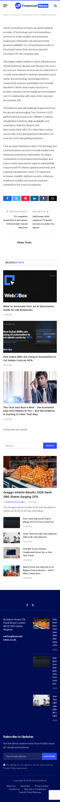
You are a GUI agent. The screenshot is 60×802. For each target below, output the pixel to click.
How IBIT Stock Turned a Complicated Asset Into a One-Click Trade (37, 552)
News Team (24, 242)
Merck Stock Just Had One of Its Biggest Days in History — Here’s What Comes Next (38, 570)
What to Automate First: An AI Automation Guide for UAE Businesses (28, 308)
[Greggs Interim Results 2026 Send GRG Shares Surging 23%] (30, 472)
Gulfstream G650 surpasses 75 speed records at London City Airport (43, 222)
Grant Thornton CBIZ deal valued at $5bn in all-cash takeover (40, 535)
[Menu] (5, 5)
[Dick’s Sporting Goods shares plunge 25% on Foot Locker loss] (11, 522)
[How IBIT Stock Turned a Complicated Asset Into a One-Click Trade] (11, 552)
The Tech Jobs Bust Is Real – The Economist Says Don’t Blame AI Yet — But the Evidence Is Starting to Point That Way (29, 411)
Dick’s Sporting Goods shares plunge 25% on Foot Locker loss (38, 520)
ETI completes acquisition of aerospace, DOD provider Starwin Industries (15, 222)
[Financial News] (31, 5)
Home (6, 14)
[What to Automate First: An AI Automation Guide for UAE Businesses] (30, 286)
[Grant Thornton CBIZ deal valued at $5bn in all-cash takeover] (11, 537)
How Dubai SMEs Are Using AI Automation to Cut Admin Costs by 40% (29, 359)
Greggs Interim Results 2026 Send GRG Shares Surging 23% (27, 494)
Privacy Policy (10, 768)
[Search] (55, 5)
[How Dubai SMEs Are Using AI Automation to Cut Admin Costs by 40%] (30, 337)
